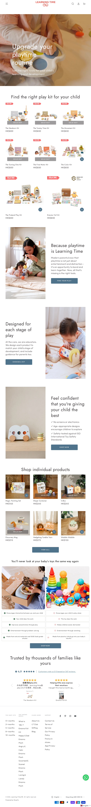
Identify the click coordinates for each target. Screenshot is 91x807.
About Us (35, 721)
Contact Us (49, 721)
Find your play (64, 281)
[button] (73, 3)
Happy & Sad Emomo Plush (24, 739)
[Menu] (7, 3)
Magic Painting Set (13, 500)
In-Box (63, 500)
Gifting (35, 728)
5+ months (10, 728)
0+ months (10, 721)
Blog (33, 731)
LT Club (35, 724)
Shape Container (40, 500)
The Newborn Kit (12, 128)
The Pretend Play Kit (14, 215)
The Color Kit (66, 164)
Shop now (64, 447)
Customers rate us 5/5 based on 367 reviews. (57, 671)
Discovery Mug (12, 537)
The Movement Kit (68, 128)
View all (45, 550)
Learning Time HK (17, 797)
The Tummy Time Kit (41, 128)
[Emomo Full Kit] (30, 696)
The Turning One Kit (13, 164)
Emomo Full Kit (53, 215)
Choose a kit (19, 362)
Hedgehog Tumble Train (42, 537)
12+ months (10, 735)
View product (82, 209)
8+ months (10, 731)
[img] (30, 680)
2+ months (10, 724)
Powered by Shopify (12, 800)
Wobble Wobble (67, 537)
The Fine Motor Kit (40, 164)
